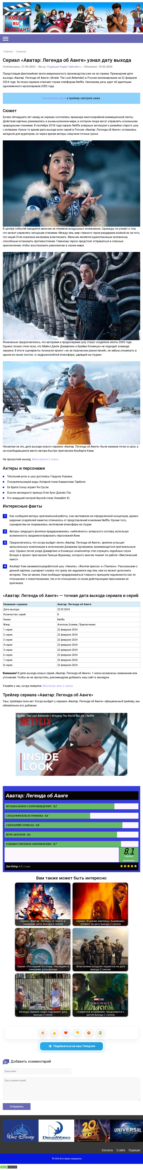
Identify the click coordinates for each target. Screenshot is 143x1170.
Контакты (107, 1150)
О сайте (120, 1150)
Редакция (134, 1150)
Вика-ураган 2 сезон (45, 459)
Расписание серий (54, 98)
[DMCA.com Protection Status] (8, 1167)
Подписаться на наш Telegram (74, 1046)
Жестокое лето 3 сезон (58, 686)
